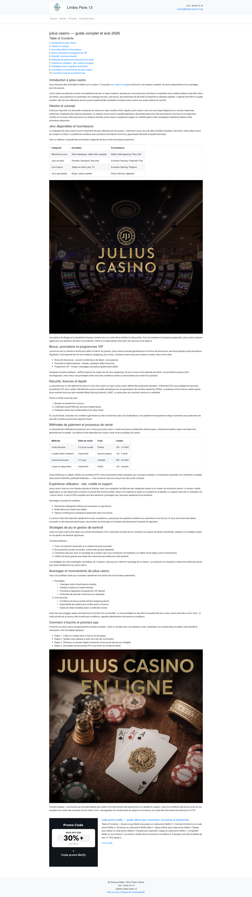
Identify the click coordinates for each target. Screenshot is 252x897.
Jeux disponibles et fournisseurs (66, 49)
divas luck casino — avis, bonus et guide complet (130, 820)
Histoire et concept (60, 46)
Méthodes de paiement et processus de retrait (72, 59)
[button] (60, 842)
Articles (62, 18)
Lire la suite (107, 842)
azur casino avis (118, 84)
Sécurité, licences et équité (64, 56)
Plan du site (112, 892)
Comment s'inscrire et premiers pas (69, 72)
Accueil (53, 18)
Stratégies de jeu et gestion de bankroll (69, 66)
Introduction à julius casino (63, 42)
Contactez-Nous (86, 18)
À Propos (72, 18)
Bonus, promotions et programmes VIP (69, 52)
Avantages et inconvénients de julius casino (71, 69)
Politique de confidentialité (132, 892)
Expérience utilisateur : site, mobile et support (72, 62)
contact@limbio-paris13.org (190, 9)
